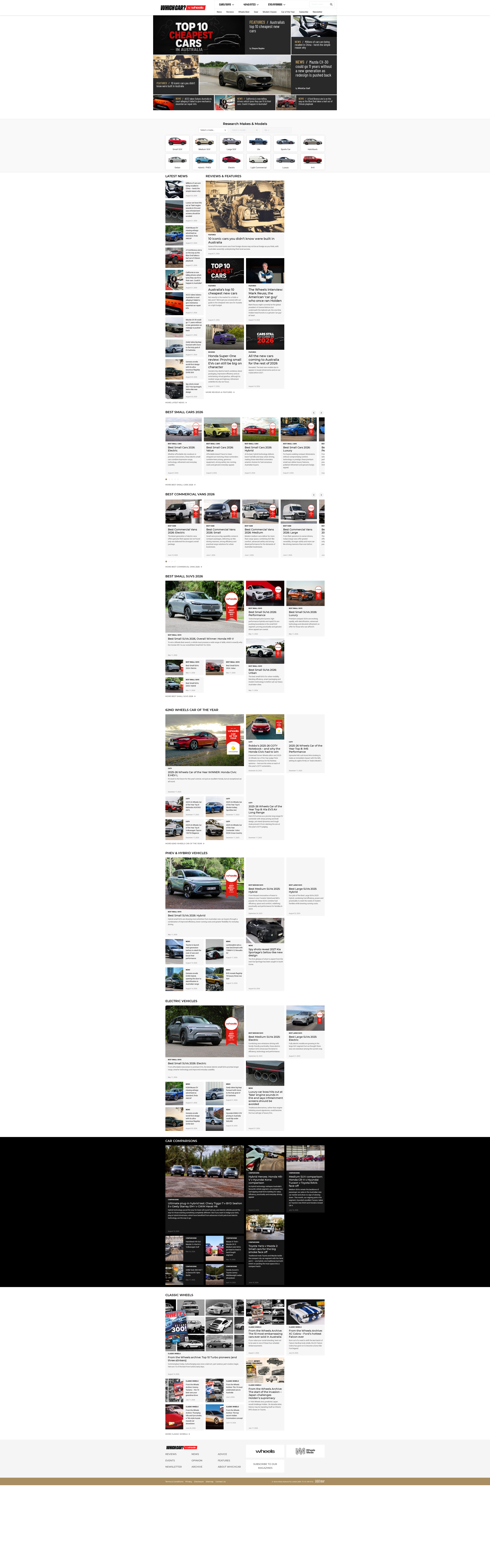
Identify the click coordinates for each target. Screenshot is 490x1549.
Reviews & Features (223, 176)
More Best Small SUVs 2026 (179, 696)
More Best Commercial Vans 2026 (182, 567)
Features (224, 1460)
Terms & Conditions (174, 1481)
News (219, 12)
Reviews (230, 12)
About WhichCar (229, 1466)
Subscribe (303, 12)
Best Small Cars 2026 (184, 412)
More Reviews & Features (219, 392)
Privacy (189, 1481)
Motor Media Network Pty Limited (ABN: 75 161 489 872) (293, 1482)
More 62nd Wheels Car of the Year (184, 843)
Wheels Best (243, 12)
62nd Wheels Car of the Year (191, 710)
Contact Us (221, 1481)
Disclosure (199, 1481)
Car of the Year (288, 12)
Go (266, 130)
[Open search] (331, 4)
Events (170, 1460)
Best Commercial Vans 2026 (190, 494)
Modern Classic (270, 12)
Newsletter (317, 12)
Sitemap (210, 1481)
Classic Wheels (179, 1295)
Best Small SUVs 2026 (184, 576)
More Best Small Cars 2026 (179, 485)
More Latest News (175, 402)
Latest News (176, 176)
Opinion (197, 1460)
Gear (256, 12)
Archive (197, 1466)
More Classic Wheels (176, 1434)
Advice (222, 1454)
